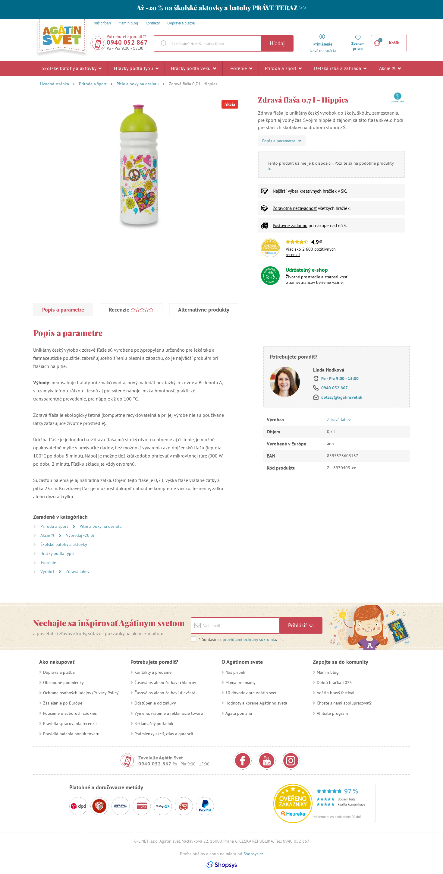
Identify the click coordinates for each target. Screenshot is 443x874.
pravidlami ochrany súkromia (249, 639)
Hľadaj (277, 43)
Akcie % (388, 68)
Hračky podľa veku (191, 68)
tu (270, 168)
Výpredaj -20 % (80, 535)
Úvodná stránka (54, 84)
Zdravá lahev (78, 571)
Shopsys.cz (253, 854)
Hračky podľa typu (134, 68)
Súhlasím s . (238, 639)
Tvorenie (239, 68)
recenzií (293, 254)
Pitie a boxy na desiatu (138, 84)
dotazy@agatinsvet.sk (341, 397)
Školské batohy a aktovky (70, 68)
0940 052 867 (127, 42)
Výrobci (47, 571)
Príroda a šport (281, 68)
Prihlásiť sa (301, 625)
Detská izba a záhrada (338, 68)
